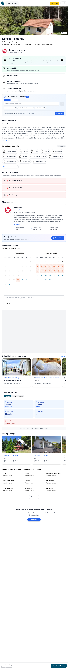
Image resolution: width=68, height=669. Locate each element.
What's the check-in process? (26, 107)
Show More (6, 141)
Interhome (18, 208)
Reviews (14, 100)
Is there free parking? (10, 107)
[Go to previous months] (4, 253)
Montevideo (39, 378)
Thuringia (15, 42)
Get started (33, 519)
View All (63, 356)
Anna (35, 458)
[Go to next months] (64, 253)
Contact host (59, 238)
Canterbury (15, 378)
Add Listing (54, 3)
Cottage (36, 380)
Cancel (21, 396)
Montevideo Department (51, 378)
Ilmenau (22, 42)
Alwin (5, 458)
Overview (7, 396)
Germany (7, 42)
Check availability (59, 666)
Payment (14, 396)
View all (64, 33)
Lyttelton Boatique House (12, 380)
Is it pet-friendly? (40, 107)
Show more (17, 224)
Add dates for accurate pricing (11, 248)
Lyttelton (8, 378)
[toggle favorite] (29, 360)
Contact (60, 113)
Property (7, 100)
